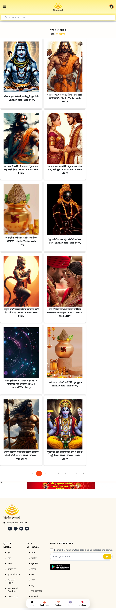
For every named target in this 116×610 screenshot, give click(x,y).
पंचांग (10, 563)
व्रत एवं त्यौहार (36, 591)
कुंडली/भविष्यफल (14, 574)
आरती (33, 552)
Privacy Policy (11, 581)
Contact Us (13, 596)
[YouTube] (21, 529)
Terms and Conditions (13, 589)
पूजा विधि (34, 563)
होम (9, 552)
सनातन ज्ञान (12, 569)
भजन (33, 580)
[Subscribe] (107, 556)
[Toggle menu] (4, 6)
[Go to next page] (83, 473)
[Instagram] (16, 529)
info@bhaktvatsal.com (17, 522)
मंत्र (32, 585)
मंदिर (9, 558)
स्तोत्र (33, 569)
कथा (33, 574)
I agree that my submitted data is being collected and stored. (83, 550)
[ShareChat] (27, 529)
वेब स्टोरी (34, 596)
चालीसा (33, 558)
